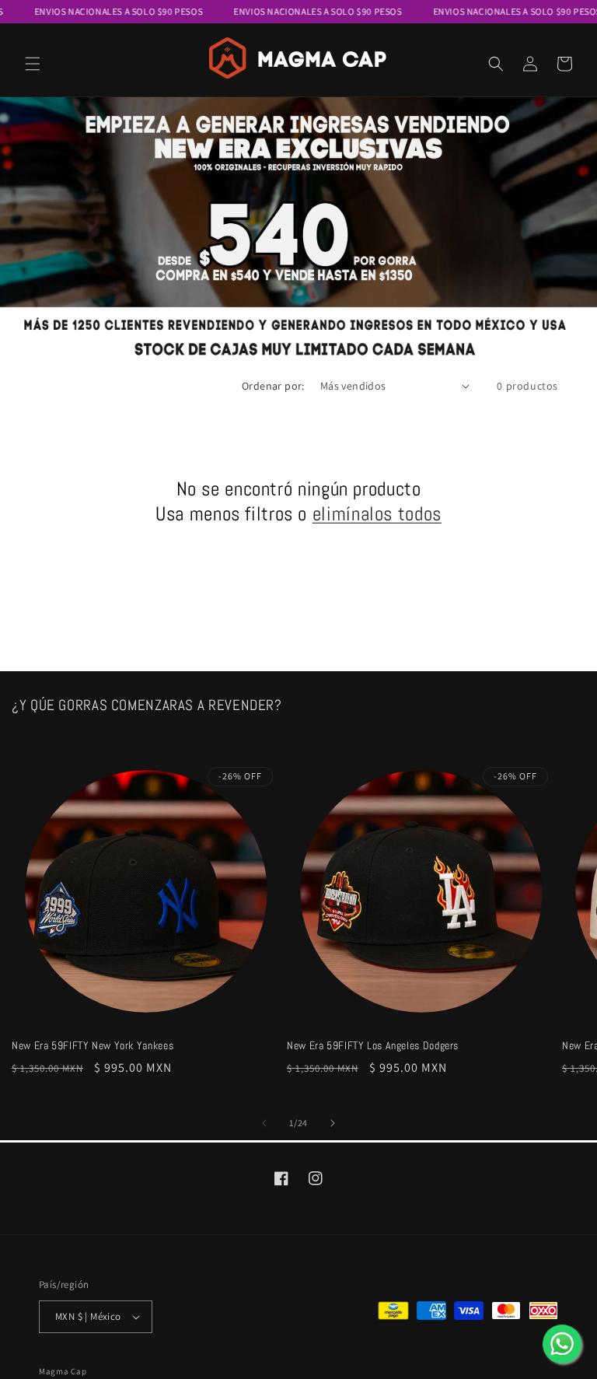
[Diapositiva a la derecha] (333, 1123)
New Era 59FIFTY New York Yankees (92, 1045)
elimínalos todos (377, 513)
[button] (33, 64)
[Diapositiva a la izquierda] (264, 1123)
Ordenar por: (273, 386)
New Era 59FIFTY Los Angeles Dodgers (373, 1045)
